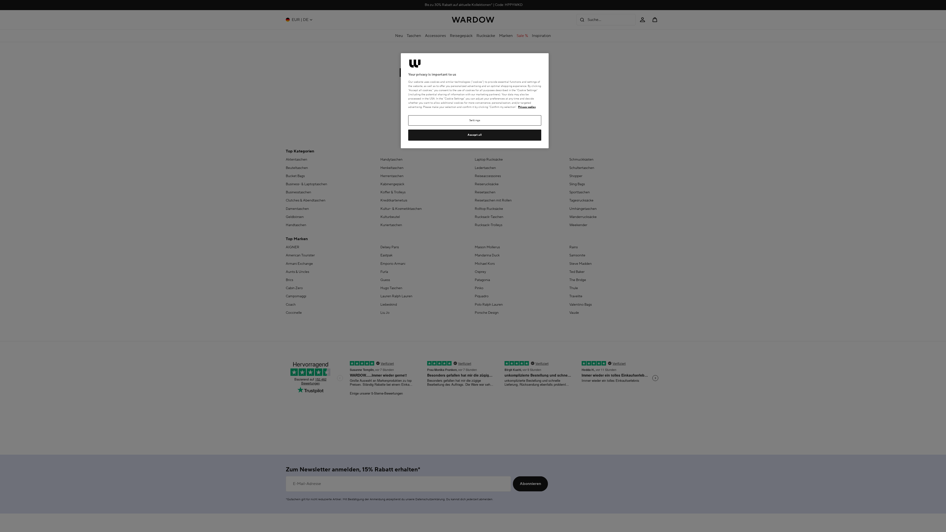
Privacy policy (527, 107)
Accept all (475, 135)
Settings (474, 120)
